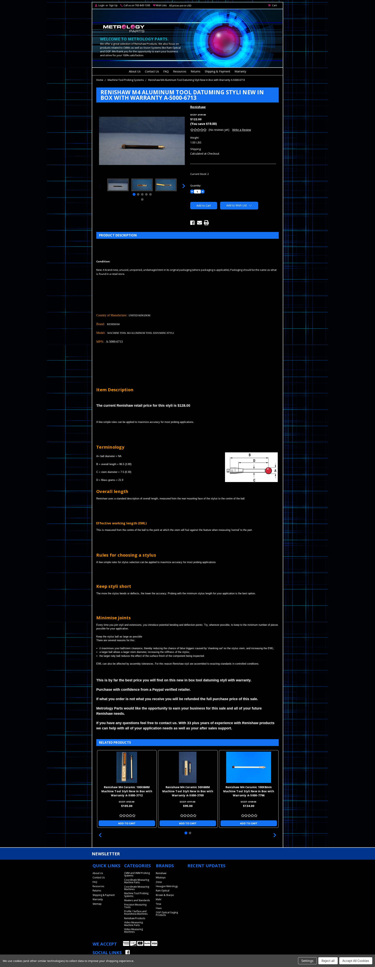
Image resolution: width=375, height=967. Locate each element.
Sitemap (97, 904)
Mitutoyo (161, 877)
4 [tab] (146, 194)
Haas (159, 908)
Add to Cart (127, 823)
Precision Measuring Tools (135, 906)
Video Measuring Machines (133, 930)
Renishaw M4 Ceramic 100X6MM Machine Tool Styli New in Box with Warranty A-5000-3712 (126, 791)
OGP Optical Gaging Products (167, 914)
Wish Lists (161, 5)
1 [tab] (134, 194)
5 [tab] (150, 194)
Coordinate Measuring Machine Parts (136, 881)
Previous (100, 185)
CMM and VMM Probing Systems (137, 874)
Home (99, 80)
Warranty (240, 71)
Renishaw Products (134, 918)
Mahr (159, 899)
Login (101, 5)
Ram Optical (162, 890)
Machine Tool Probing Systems (126, 80)
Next (184, 185)
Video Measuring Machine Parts (133, 924)
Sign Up (113, 5)
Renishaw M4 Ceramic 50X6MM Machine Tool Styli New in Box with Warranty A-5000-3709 (187, 791)
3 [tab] (142, 194)
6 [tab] (142, 199)
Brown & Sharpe (165, 895)
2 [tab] (138, 194)
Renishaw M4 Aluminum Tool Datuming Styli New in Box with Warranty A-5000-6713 (196, 80)
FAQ (166, 71)
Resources (179, 71)
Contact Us (152, 71)
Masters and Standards (137, 900)
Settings (307, 961)
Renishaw (161, 873)
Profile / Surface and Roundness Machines (135, 912)
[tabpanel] (118, 185)
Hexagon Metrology (167, 886)
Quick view (126, 767)
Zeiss (159, 882)
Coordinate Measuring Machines (136, 888)
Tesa (158, 904)
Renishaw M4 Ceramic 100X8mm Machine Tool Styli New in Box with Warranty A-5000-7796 (248, 791)
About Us (135, 71)
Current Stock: (199, 174)
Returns (195, 71)
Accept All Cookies (355, 961)
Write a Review (241, 130)
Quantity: (195, 185)
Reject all (328, 961)
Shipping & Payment (217, 71)
